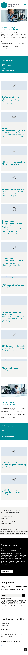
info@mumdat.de (6, 523)
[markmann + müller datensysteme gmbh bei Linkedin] (25, 649)
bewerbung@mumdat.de (8, 70)
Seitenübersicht (18, 641)
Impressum (3, 641)
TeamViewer (6, 571)
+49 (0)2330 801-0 (6, 65)
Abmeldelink (9, 609)
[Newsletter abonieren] (23, 595)
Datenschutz (10, 641)
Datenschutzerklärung (9, 606)
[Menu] (25, 5)
